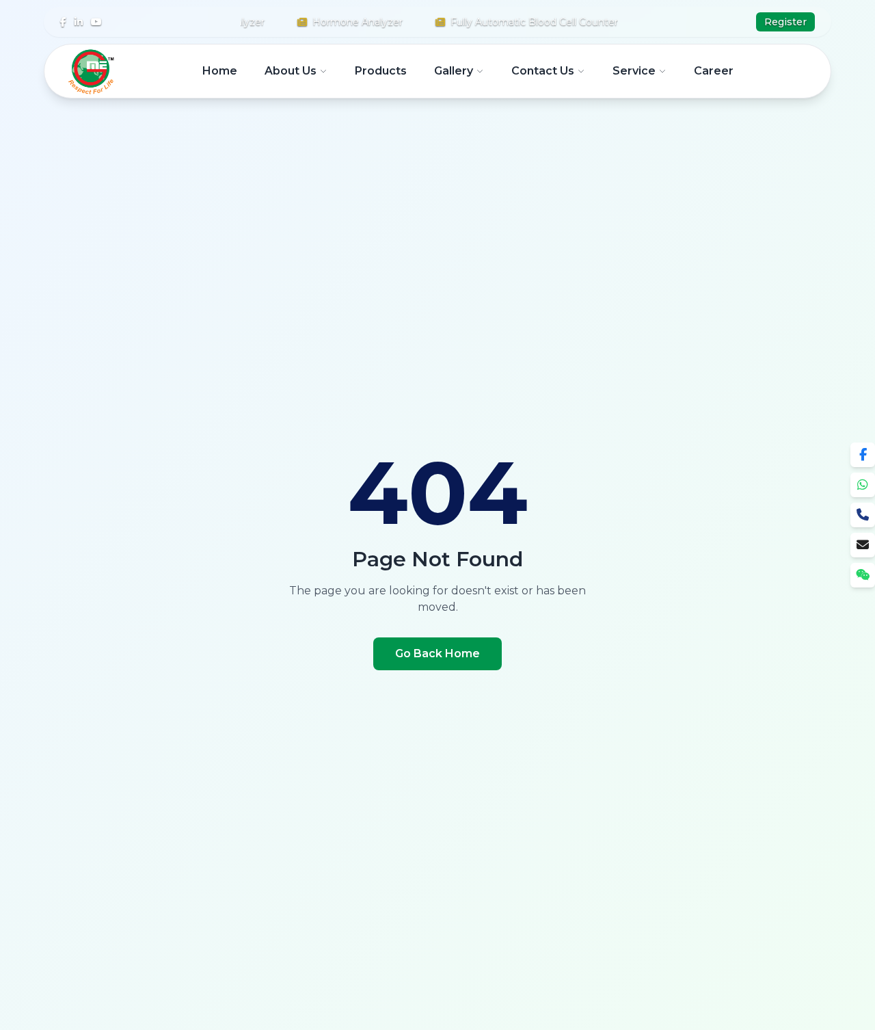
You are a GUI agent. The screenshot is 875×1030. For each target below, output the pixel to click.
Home (219, 70)
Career (713, 70)
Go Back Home (437, 653)
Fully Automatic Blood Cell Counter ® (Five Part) (553, 22)
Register (785, 22)
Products (381, 70)
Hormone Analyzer (345, 22)
